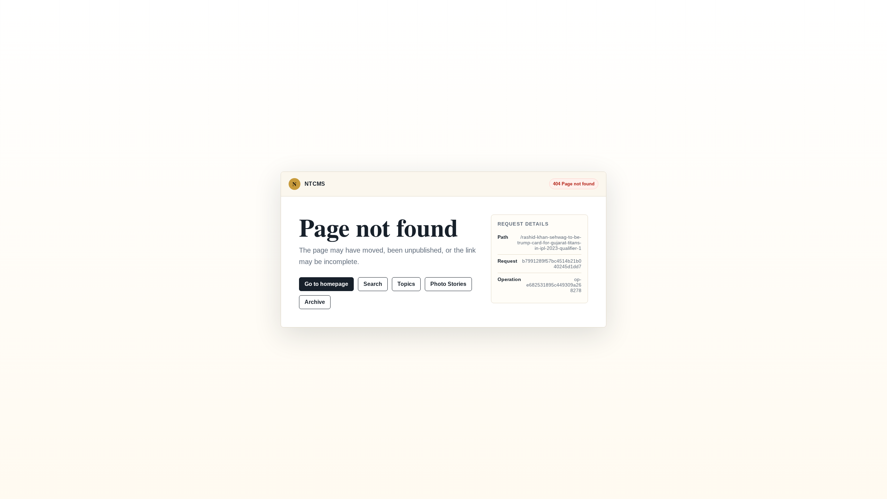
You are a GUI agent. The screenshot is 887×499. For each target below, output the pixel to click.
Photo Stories (448, 284)
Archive (315, 302)
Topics (406, 284)
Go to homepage (326, 284)
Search (372, 284)
